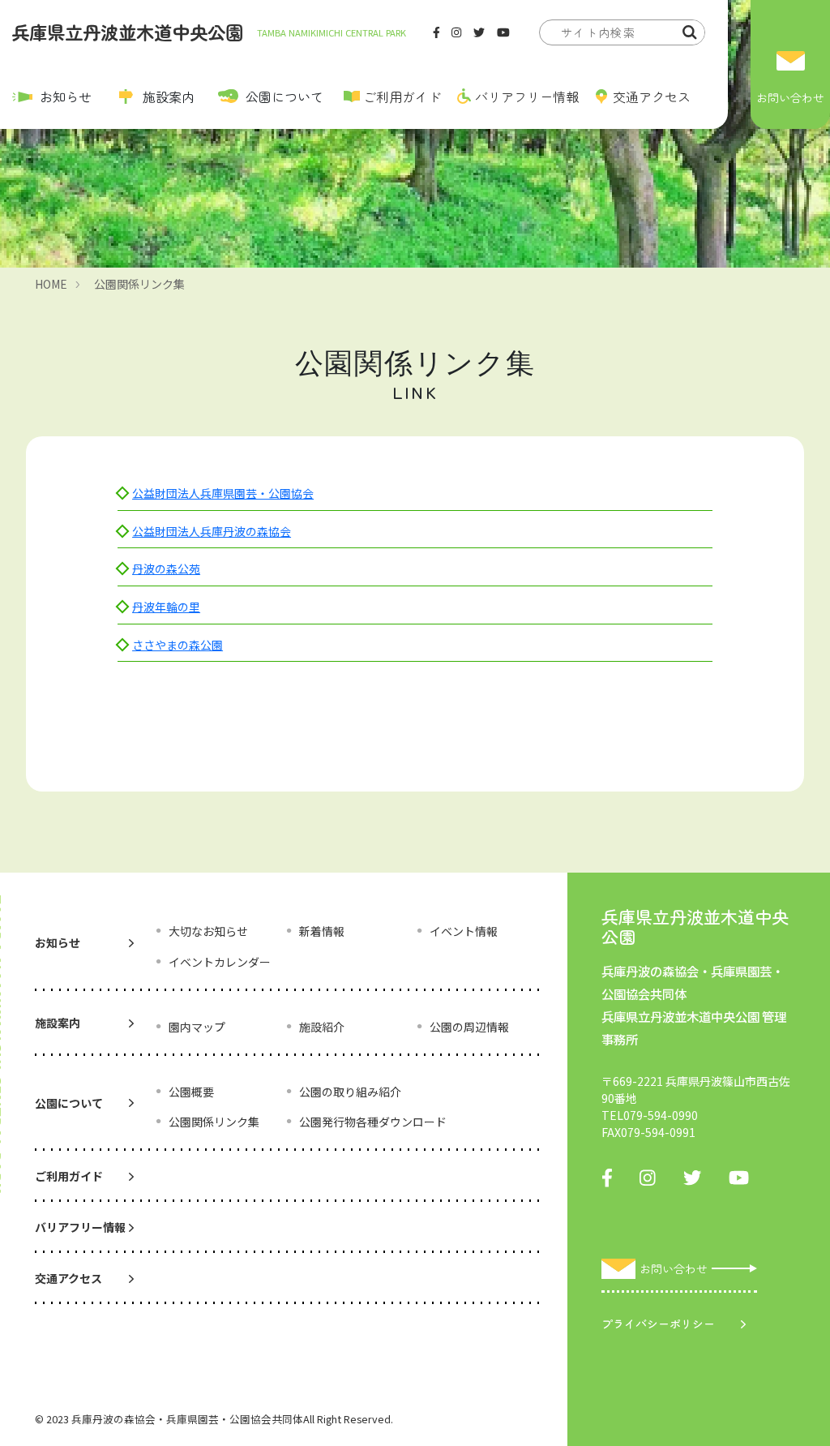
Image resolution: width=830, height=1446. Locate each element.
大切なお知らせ (208, 931)
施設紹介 (321, 1027)
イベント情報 (464, 931)
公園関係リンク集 (139, 284)
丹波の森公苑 (166, 568)
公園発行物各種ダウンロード (373, 1121)
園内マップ (197, 1027)
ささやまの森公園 (177, 645)
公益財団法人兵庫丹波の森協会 (211, 531)
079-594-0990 (660, 1115)
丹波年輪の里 (166, 607)
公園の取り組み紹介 (350, 1091)
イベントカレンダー (220, 962)
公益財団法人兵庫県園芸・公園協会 (223, 493)
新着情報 (321, 931)
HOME (51, 284)
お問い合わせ (790, 97)
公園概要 (191, 1091)
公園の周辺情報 (469, 1027)
